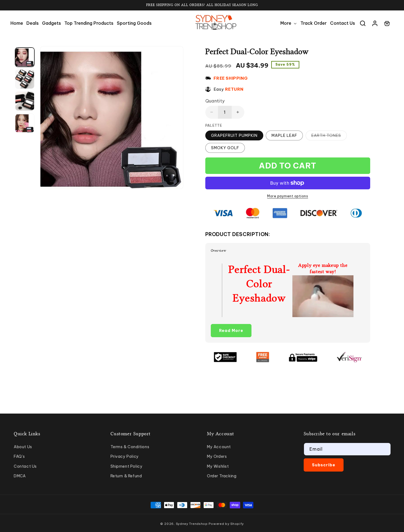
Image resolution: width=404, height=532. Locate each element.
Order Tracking (221, 475)
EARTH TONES (329, 136)
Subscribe (323, 464)
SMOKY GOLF (225, 147)
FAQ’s (19, 456)
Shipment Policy (126, 466)
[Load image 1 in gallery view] (24, 57)
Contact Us (25, 466)
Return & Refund (126, 475)
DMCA (20, 475)
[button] (289, 23)
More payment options (287, 196)
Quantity (215, 101)
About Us (23, 446)
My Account (219, 446)
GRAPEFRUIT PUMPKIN (234, 135)
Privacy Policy (124, 456)
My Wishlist (218, 466)
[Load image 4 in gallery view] (24, 123)
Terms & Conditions (130, 446)
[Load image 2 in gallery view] (24, 79)
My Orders (217, 456)
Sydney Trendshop (192, 524)
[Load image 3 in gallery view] (24, 101)
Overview (218, 250)
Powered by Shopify (226, 524)
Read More (231, 330)
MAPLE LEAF (284, 135)
